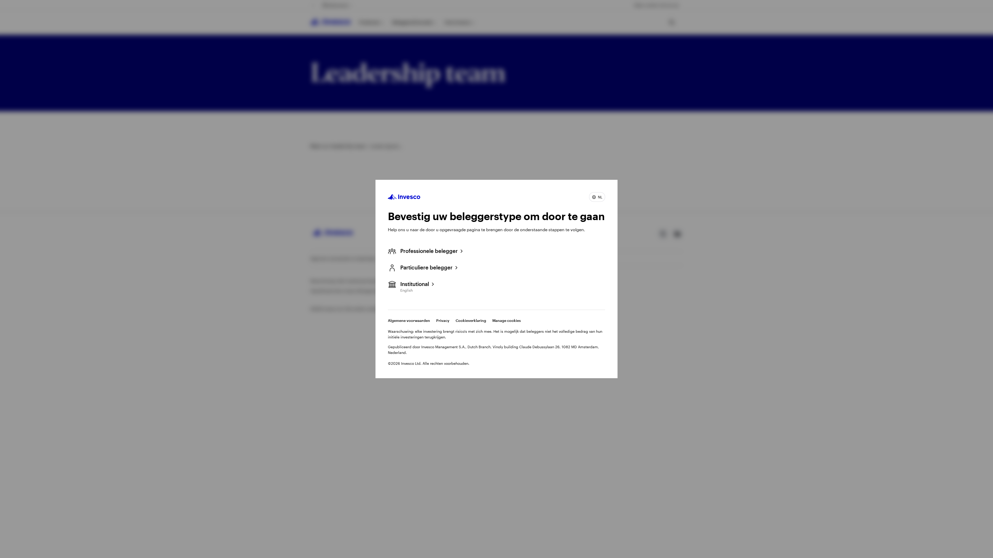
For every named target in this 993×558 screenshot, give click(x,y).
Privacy (442, 320)
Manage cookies (506, 320)
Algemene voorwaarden (409, 320)
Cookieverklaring (471, 320)
